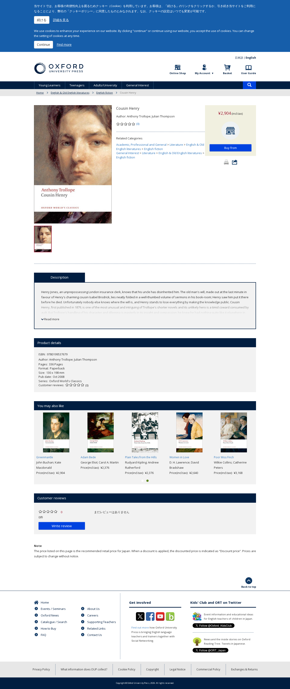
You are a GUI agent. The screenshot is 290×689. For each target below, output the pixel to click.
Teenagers (77, 85)
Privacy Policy (41, 669)
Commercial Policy (208, 669)
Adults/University (105, 85)
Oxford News (50, 615)
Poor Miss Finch (224, 457)
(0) (137, 124)
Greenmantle (44, 457)
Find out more (140, 627)
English (251, 58)
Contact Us (94, 635)
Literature (176, 145)
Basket (227, 73)
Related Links (96, 628)
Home (40, 92)
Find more (64, 44)
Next (262, 444)
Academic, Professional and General (141, 145)
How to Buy (48, 628)
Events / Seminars (53, 609)
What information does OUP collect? (84, 669)
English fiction (104, 92)
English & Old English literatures (70, 92)
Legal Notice (178, 669)
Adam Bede (88, 457)
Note (38, 546)
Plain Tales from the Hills (141, 457)
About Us (93, 609)
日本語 (239, 58)
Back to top (248, 586)
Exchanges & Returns (244, 669)
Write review (62, 526)
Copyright (152, 669)
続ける (41, 20)
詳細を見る (61, 20)
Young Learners (49, 85)
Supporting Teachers (101, 622)
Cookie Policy (126, 669)
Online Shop (177, 73)
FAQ (43, 635)
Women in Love (179, 457)
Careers (92, 615)
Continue (43, 44)
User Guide (248, 73)
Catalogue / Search (54, 622)
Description (59, 277)
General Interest (137, 85)
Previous (27, 444)
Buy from (230, 148)
